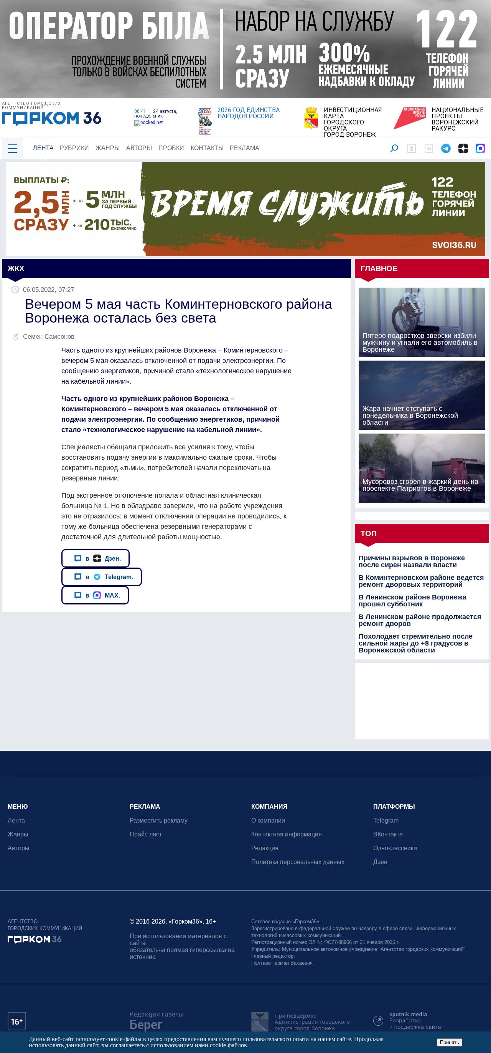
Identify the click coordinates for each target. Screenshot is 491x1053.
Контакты (207, 148)
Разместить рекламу (159, 820)
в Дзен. (103, 558)
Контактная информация (286, 834)
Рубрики (74, 148)
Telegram (386, 820)
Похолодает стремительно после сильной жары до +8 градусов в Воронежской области (416, 643)
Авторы (139, 148)
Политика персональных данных (297, 862)
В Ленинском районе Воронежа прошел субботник (412, 601)
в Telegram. (109, 576)
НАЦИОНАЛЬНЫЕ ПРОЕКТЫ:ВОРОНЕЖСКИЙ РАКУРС (457, 119)
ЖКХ (16, 268)
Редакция (264, 848)
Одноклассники (395, 848)
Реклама (244, 148)
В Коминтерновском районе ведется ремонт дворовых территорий (421, 581)
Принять (449, 1042)
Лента (43, 148)
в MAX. (103, 595)
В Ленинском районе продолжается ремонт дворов (420, 620)
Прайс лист (146, 834)
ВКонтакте (388, 834)
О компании (268, 820)
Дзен (380, 862)
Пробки (171, 148)
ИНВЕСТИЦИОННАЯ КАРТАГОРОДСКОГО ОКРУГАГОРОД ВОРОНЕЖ (353, 122)
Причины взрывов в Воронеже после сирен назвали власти (412, 561)
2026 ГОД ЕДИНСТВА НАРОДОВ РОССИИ (248, 113)
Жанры (108, 148)
